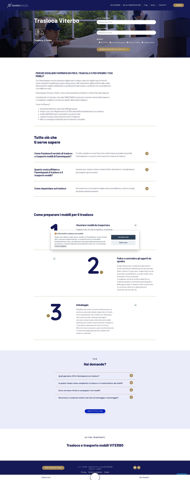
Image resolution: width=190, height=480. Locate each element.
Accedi (178, 5)
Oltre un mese (135, 42)
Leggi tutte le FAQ (95, 411)
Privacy (83, 472)
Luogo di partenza (103, 18)
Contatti (162, 5)
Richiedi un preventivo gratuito (112, 49)
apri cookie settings (53, 468)
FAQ (145, 5)
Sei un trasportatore (132, 5)
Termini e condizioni (95, 472)
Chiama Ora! (45, 477)
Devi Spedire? (144, 477)
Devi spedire (115, 5)
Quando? (100, 39)
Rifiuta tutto (123, 243)
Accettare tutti (123, 237)
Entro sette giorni (119, 42)
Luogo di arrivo (102, 28)
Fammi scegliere (60, 246)
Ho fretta (105, 42)
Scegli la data (148, 42)
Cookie (106, 472)
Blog (153, 5)
